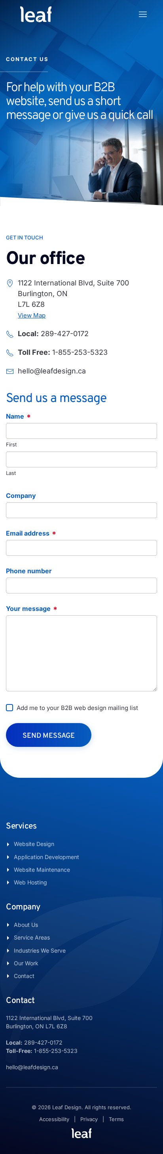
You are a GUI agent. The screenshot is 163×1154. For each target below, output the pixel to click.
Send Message (49, 736)
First (11, 444)
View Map (31, 315)
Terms (116, 1119)
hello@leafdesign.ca (32, 1067)
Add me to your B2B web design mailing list (77, 708)
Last (11, 473)
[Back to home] (35, 14)
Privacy (89, 1119)
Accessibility (54, 1119)
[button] (143, 14)
